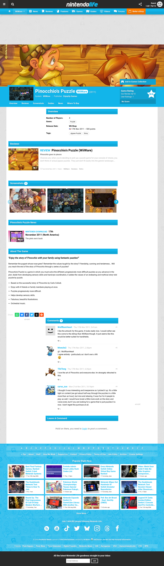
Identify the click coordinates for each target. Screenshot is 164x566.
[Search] (12, 4)
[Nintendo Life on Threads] (107, 528)
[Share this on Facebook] (27, 315)
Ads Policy (112, 454)
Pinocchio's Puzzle (61, 91)
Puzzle (72, 122)
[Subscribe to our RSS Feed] (46, 528)
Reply (65, 341)
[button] (116, 202)
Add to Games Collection (135, 82)
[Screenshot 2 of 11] (65, 201)
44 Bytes (86, 540)
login (84, 428)
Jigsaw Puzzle (75, 133)
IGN (96, 546)
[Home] (9, 11)
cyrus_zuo (62, 386)
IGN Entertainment (67, 540)
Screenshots (38, 103)
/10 (133, 94)
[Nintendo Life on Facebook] (117, 528)
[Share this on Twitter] (32, 315)
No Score (126, 101)
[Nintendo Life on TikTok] (66, 528)
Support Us (63, 454)
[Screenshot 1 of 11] (28, 201)
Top (24, 454)
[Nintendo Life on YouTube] (56, 528)
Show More (81, 513)
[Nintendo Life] (82, 4)
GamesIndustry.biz (127, 546)
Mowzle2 (62, 347)
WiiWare (46, 96)
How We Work (49, 454)
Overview (13, 103)
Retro (81, 169)
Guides (51, 103)
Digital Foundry (70, 546)
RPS (146, 546)
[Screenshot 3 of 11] (103, 201)
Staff (38, 454)
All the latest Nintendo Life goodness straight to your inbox (82, 555)
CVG (140, 546)
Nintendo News (85, 546)
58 (21, 240)
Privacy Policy (85, 454)
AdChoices (98, 540)
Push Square (27, 546)
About (31, 454)
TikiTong (62, 369)
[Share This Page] (140, 4)
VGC (115, 546)
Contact (73, 454)
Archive (123, 454)
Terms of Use (100, 454)
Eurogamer (105, 546)
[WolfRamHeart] (50, 334)
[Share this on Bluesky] (22, 315)
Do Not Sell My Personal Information (117, 540)
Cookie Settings (136, 454)
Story (86, 133)
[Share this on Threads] (36, 315)
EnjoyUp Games (70, 96)
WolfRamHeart (65, 327)
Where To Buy (73, 103)
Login (148, 6)
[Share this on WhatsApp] (17, 315)
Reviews (25, 103)
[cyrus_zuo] (50, 394)
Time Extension (54, 546)
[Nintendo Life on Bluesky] (87, 528)
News (60, 103)
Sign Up (153, 6)
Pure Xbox (40, 546)
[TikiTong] (50, 376)
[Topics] (4, 4)
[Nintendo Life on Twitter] (77, 528)
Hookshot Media (45, 540)
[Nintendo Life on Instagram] (97, 528)
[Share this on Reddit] (41, 315)
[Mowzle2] (50, 355)
